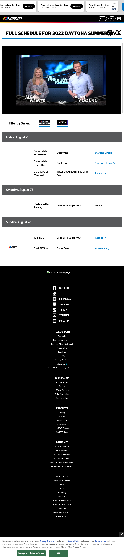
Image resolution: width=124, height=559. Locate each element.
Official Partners (62, 390)
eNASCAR (62, 496)
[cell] (8, 153)
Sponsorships (62, 398)
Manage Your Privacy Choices (31, 553)
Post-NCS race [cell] (42, 248)
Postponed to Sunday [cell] (41, 206)
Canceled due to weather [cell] (41, 153)
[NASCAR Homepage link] (62, 270)
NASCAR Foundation (62, 454)
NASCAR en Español (62, 481)
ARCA (62, 489)
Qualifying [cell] (62, 152)
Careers (62, 386)
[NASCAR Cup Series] (44, 123)
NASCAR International (62, 500)
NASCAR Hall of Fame (62, 504)
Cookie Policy (74, 541)
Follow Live (62, 424)
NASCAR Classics (62, 428)
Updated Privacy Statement (62, 344)
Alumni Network (62, 516)
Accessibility (62, 348)
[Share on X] (118, 33)
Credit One (62, 508)
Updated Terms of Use (62, 340)
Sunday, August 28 (18, 222)
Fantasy (62, 412)
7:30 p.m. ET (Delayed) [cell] (41, 173)
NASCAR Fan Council (62, 458)
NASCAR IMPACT (62, 447)
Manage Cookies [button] (62, 360)
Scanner (62, 416)
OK (58, 553)
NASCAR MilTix (62, 450)
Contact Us (62, 336)
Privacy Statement (48, 541)
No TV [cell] (98, 205)
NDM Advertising (62, 394)
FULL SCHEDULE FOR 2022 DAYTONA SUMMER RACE (63, 33)
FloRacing (62, 492)
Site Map (62, 356)
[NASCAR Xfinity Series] (62, 123)
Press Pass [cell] (63, 248)
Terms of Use (100, 541)
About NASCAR (62, 382)
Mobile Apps (62, 420)
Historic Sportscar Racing (62, 512)
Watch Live (101, 248)
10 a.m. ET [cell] (40, 237)
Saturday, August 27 (19, 190)
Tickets (102, 18)
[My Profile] (119, 18)
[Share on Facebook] (109, 33)
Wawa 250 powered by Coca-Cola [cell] (73, 173)
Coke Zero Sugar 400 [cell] (69, 205)
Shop (112, 18)
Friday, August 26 (17, 137)
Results (28, 6)
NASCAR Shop (62, 432)
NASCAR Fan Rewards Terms (62, 462)
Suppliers (62, 352)
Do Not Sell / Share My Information (62, 368)
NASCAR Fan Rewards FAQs (62, 466)
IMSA (62, 485)
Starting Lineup (103, 152)
